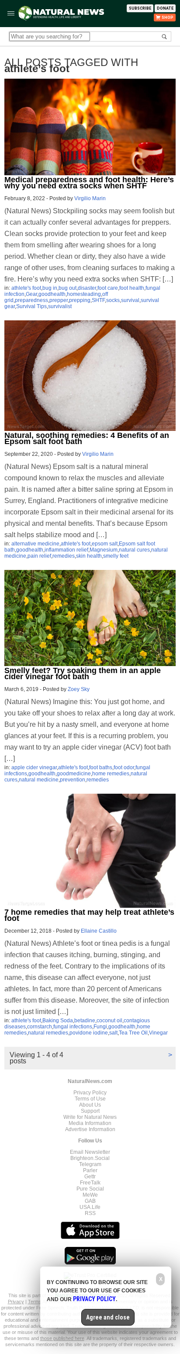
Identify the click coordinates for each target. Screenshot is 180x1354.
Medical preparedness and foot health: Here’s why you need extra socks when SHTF (89, 182)
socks (113, 300)
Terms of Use (90, 1099)
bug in (49, 288)
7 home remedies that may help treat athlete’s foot (89, 915)
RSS (90, 1213)
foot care (107, 288)
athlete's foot (26, 288)
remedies (63, 556)
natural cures (134, 550)
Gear (31, 294)
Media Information (90, 1123)
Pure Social (90, 1189)
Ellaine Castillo (99, 931)
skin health (89, 556)
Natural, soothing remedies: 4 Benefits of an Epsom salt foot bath (86, 438)
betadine (84, 1020)
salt (113, 1033)
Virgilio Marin (90, 198)
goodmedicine (74, 774)
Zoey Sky (79, 689)
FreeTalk (90, 1183)
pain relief (39, 556)
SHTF (98, 300)
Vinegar (158, 1033)
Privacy (16, 1301)
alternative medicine (35, 544)
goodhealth (52, 294)
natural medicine (39, 780)
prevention (72, 780)
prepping (79, 300)
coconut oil (109, 1020)
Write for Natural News (90, 1117)
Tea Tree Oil (133, 1033)
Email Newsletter (90, 1152)
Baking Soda (57, 1020)
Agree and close (108, 1317)
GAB (90, 1201)
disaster (87, 288)
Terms (35, 1301)
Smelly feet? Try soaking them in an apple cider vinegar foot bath (82, 673)
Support (90, 1111)
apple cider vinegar (34, 767)
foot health (131, 288)
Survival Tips (31, 306)
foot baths (100, 767)
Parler (90, 1170)
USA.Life (90, 1207)
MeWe (90, 1195)
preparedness (31, 300)
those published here (62, 1338)
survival (130, 300)
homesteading (84, 294)
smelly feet (115, 556)
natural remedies (48, 1033)
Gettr (90, 1176)
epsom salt (105, 544)
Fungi (100, 1027)
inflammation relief (66, 550)
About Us (90, 1105)
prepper (58, 300)
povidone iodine (88, 1033)
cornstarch (39, 1027)
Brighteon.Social (90, 1158)
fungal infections (72, 1027)
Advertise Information (90, 1129)
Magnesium (104, 550)
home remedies (110, 774)
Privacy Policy (90, 1093)
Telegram (90, 1164)
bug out (67, 288)
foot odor (124, 767)
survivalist (60, 306)
